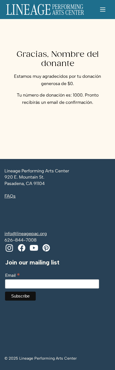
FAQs (10, 196)
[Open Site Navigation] (102, 9)
